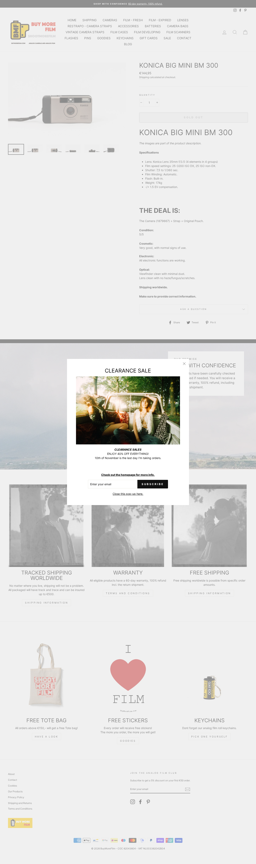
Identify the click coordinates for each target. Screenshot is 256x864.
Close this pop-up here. (128, 493)
